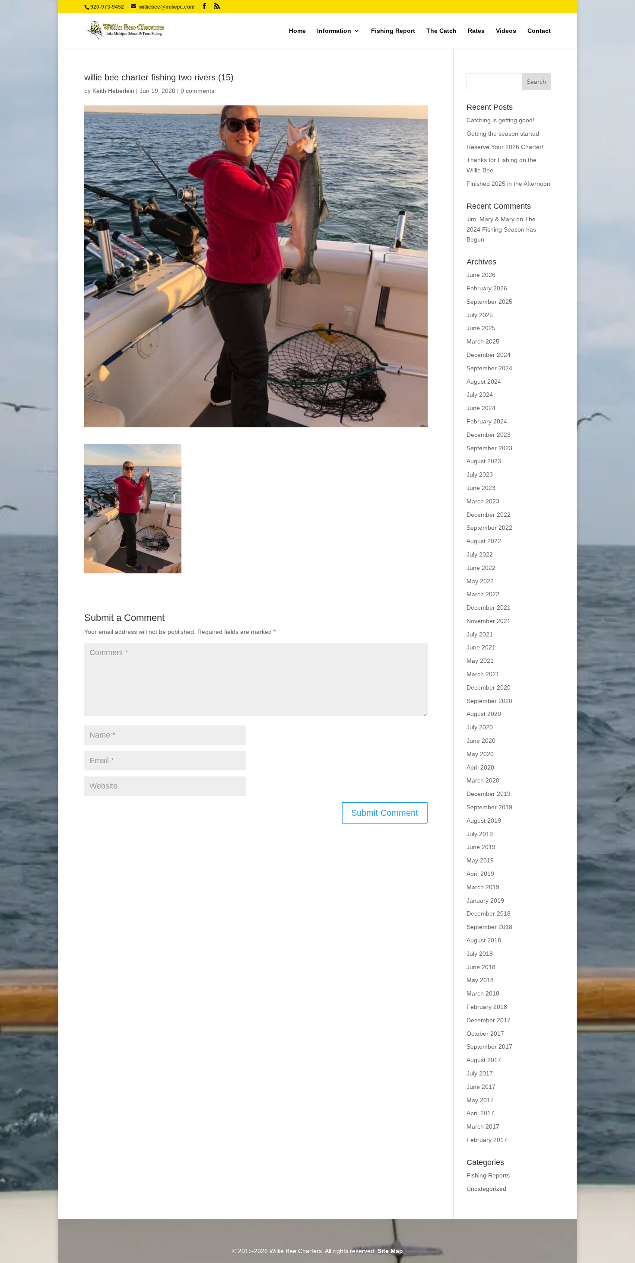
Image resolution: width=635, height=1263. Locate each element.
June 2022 (481, 567)
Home (297, 31)
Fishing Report (393, 31)
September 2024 (489, 368)
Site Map (390, 1250)
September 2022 (489, 527)
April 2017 (480, 1113)
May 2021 (480, 660)
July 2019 (480, 833)
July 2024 (480, 394)
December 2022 (489, 514)
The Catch (441, 31)
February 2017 (487, 1139)
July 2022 (480, 554)
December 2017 (489, 1020)
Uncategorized (486, 1188)
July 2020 (480, 727)
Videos (506, 31)
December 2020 (489, 687)
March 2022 (483, 594)
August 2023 (484, 461)
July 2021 (480, 634)
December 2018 (489, 913)
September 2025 (489, 301)
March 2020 (483, 780)
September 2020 (489, 700)
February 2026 (487, 288)
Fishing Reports (488, 1175)
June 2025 (481, 327)
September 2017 (489, 1046)
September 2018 (489, 926)
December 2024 (489, 354)
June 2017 (481, 1086)
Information (334, 31)
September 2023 (489, 448)
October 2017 (485, 1033)
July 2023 (480, 474)
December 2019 (489, 793)
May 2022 (480, 581)
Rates (476, 31)
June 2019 (481, 846)
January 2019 (485, 900)
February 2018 (487, 1006)
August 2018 (484, 940)
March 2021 (483, 674)
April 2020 (480, 767)
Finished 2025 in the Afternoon (508, 183)
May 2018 (480, 980)
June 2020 (481, 740)
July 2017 (480, 1073)
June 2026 (481, 274)
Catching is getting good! (500, 120)
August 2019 (484, 820)
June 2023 (481, 487)
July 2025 (480, 315)
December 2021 (489, 607)
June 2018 (481, 967)
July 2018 (480, 953)
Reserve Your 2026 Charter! (505, 146)
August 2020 (484, 713)
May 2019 (480, 860)
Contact (539, 31)
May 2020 (480, 754)
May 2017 (480, 1100)
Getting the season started (503, 133)
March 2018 (483, 993)
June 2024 (481, 407)
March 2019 (483, 887)
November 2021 (489, 620)
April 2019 (480, 873)
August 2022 (484, 541)
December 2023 (489, 434)
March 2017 (483, 1126)
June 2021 (481, 647)
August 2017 (484, 1059)
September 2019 (489, 807)
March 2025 (483, 341)
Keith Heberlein (113, 90)
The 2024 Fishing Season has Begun (501, 229)
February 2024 (487, 421)
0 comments (197, 90)
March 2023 (483, 501)
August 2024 (484, 381)
